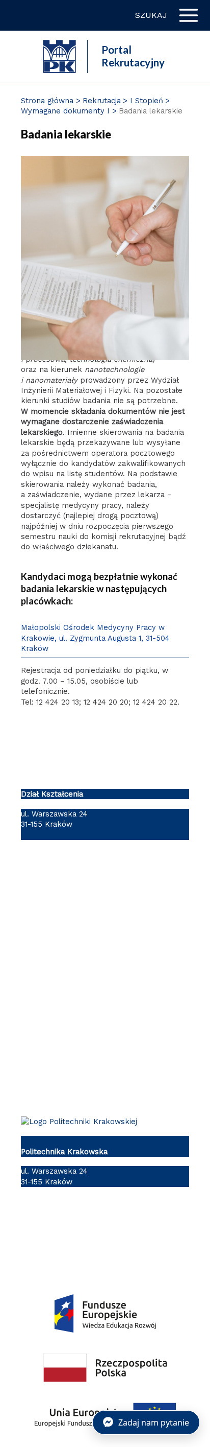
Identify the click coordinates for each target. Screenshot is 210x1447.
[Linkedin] (90, 1221)
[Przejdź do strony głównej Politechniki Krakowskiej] (59, 55)
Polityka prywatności (58, 893)
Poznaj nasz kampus (58, 1000)
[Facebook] (27, 1221)
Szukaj (151, 15)
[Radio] (152, 1221)
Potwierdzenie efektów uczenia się (84, 1054)
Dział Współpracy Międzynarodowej (85, 1027)
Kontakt (35, 858)
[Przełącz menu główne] (188, 15)
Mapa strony (44, 975)
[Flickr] (110, 1221)
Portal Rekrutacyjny (133, 55)
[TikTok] (131, 1221)
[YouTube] (48, 1221)
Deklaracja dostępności (63, 948)
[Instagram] (69, 1221)
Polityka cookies (50, 921)
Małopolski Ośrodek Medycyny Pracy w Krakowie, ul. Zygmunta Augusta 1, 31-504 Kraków (95, 637)
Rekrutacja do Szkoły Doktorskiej (81, 1081)
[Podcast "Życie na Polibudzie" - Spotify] (173, 1221)
